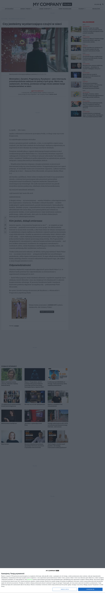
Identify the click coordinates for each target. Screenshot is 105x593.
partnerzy (29, 579)
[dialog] (52, 580)
